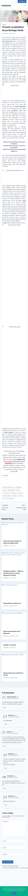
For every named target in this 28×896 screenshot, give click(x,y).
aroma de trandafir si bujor (9, 487)
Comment (6, 821)
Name (5, 841)
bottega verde (11, 490)
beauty (4, 490)
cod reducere (6, 492)
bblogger (19, 487)
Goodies (4, 24)
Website (5, 854)
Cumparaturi (14, 492)
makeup (21, 492)
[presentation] (14, 530)
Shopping (14, 495)
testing (20, 495)
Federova (6, 33)
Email (5, 847)
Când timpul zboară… (5, 507)
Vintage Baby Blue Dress (21, 507)
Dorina (9, 732)
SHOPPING (22, 1)
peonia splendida (7, 495)
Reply (4, 707)
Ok (14, 893)
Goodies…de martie (9, 645)
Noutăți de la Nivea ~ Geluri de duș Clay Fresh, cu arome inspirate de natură (13, 573)
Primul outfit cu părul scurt (12, 603)
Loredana (10, 776)
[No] (26, 891)
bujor (18, 490)
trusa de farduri (10, 498)
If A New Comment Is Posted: (10, 866)
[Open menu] (25, 6)
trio (4, 498)
